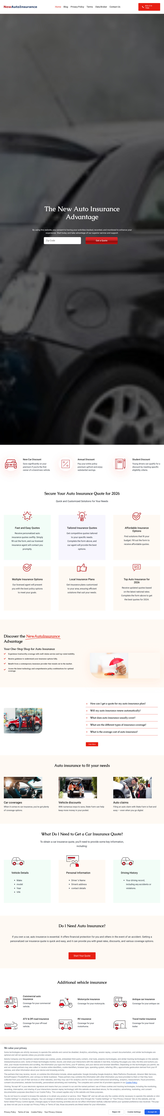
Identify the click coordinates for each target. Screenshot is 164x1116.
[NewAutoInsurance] (20, 7)
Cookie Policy (131, 1082)
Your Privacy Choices (53, 1112)
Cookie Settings (134, 1112)
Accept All (152, 1112)
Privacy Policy (10, 1112)
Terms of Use (23, 1112)
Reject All (116, 1112)
